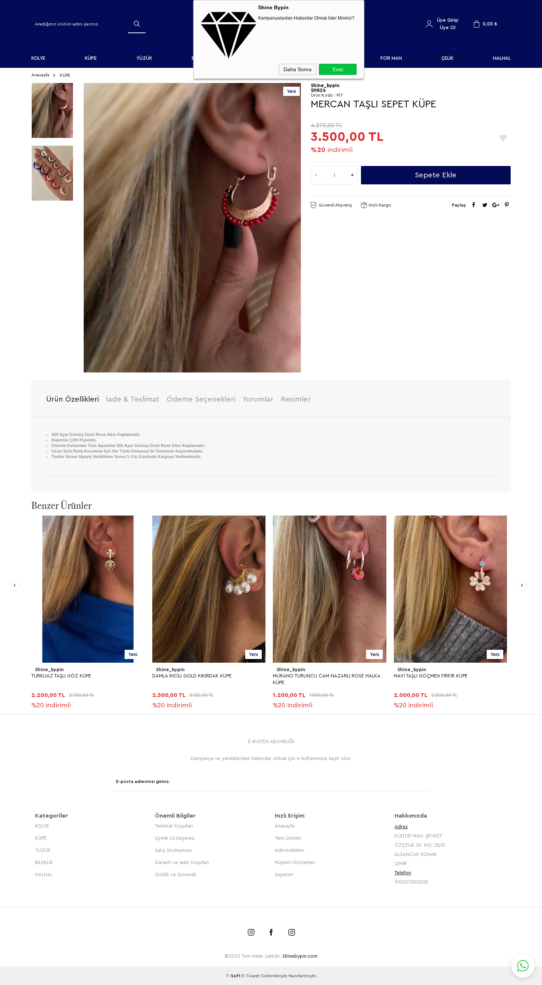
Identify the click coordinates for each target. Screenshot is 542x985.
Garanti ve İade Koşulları (182, 862)
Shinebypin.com (299, 956)
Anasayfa (285, 825)
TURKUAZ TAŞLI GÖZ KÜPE (61, 675)
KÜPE (91, 58)
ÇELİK (447, 58)
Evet (338, 69)
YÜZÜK (144, 58)
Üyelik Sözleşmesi (175, 838)
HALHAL (502, 58)
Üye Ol (447, 27)
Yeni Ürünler (288, 838)
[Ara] (137, 23)
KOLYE (38, 58)
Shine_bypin (49, 669)
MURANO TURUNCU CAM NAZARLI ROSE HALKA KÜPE (326, 679)
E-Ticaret (251, 976)
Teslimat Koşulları (174, 825)
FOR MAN (391, 58)
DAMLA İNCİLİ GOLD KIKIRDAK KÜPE (192, 675)
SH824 (318, 90)
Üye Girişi (447, 20)
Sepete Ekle (435, 175)
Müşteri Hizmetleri (295, 862)
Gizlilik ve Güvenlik (175, 874)
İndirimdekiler (290, 850)
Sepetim (284, 874)
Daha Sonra (298, 69)
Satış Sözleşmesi (173, 850)
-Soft (234, 976)
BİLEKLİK (44, 862)
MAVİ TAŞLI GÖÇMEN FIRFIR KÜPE (431, 675)
